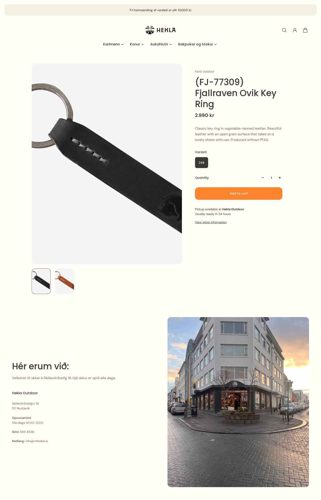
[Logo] (160, 30)
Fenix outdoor (204, 71)
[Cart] (305, 30)
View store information (211, 222)
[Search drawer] (284, 30)
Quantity (202, 177)
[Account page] (295, 30)
